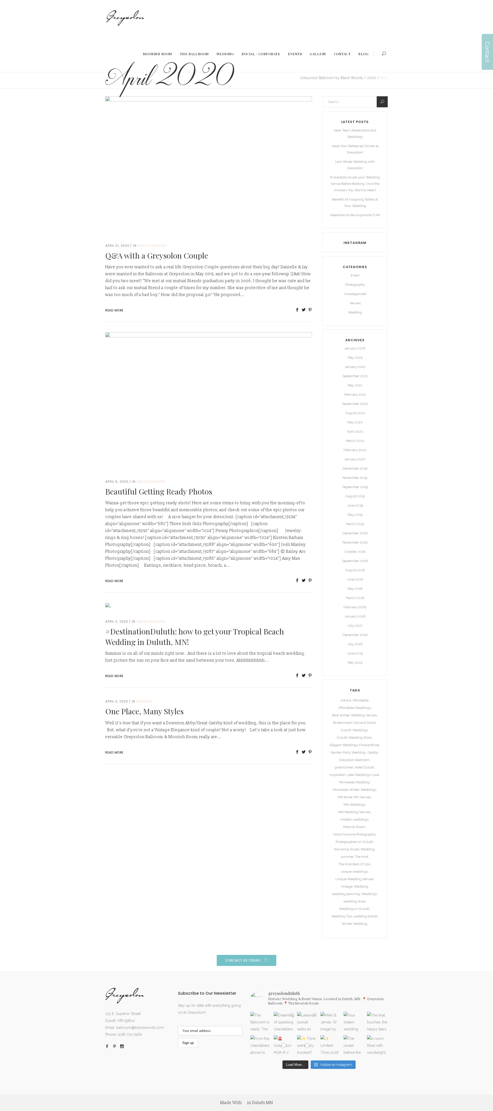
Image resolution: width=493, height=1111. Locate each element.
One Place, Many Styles (144, 711)
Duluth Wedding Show (354, 737)
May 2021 (355, 385)
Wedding (144, 701)
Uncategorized (152, 245)
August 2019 (355, 496)
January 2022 (355, 367)
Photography (355, 285)
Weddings (369, 894)
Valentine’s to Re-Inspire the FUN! (355, 215)
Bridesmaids (342, 723)
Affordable (360, 700)
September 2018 (355, 561)
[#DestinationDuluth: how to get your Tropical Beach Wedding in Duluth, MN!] (108, 606)
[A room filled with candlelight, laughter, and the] (377, 1045)
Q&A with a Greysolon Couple (156, 255)
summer (347, 857)
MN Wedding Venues (354, 812)
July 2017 (355, 626)
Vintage (347, 886)
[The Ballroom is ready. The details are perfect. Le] (260, 1022)
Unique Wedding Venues (354, 879)
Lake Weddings (359, 775)
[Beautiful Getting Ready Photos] (208, 401)
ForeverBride (369, 745)
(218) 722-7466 (130, 1034)
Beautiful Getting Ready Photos (158, 491)
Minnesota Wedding (354, 782)
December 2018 (355, 533)
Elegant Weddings (344, 745)
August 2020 (355, 413)
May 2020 (355, 422)
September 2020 (355, 404)
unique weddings (354, 871)
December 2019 (355, 468)
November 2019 (355, 478)
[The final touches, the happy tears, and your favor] (377, 1022)
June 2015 (355, 653)
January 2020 (355, 459)
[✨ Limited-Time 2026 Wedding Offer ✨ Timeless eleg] (330, 1045)
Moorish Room (354, 827)
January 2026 (355, 348)
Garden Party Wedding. (348, 752)
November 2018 (355, 542)
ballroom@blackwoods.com (140, 1027)
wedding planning (346, 894)
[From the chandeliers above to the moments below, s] (260, 1045)
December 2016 (355, 635)
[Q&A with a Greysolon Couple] (208, 165)
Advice (345, 700)
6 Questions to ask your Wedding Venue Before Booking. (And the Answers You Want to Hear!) (355, 183)
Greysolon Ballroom (354, 760)
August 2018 (355, 570)
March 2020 (355, 441)
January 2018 (355, 616)
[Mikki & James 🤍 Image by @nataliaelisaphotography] (330, 1022)
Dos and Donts (365, 723)
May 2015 (355, 662)
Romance (341, 849)
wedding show (354, 901)
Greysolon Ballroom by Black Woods (331, 78)
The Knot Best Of (351, 864)
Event (355, 275)
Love (375, 775)
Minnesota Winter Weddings (354, 790)
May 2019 (355, 515)
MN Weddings (354, 804)
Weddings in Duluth (354, 909)
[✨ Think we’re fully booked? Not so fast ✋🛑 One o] (307, 1045)
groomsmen (344, 767)
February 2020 (355, 450)
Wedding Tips (341, 916)
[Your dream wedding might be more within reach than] (354, 1022)
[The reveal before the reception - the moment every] (354, 1045)
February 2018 (355, 607)
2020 (371, 78)
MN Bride (345, 797)
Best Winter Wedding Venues (354, 715)
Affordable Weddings (354, 708)
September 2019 (355, 487)
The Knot (361, 857)
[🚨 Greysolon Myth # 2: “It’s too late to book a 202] (284, 1045)
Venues (355, 303)
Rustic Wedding (362, 849)
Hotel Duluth (364, 767)
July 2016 (355, 644)
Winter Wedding (354, 924)
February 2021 (355, 394)
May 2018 (355, 589)
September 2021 (355, 376)
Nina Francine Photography (354, 834)
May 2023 (355, 357)
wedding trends (366, 916)
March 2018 (355, 598)
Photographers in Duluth (354, 842)
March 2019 (355, 524)
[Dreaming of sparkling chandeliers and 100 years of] (284, 1022)
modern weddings (354, 819)
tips (367, 864)
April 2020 (355, 431)
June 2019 (355, 505)
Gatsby (373, 752)
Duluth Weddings (354, 730)
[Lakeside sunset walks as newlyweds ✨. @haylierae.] (307, 1022)
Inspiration (338, 775)
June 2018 (355, 579)
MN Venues (362, 797)
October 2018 (355, 552)
